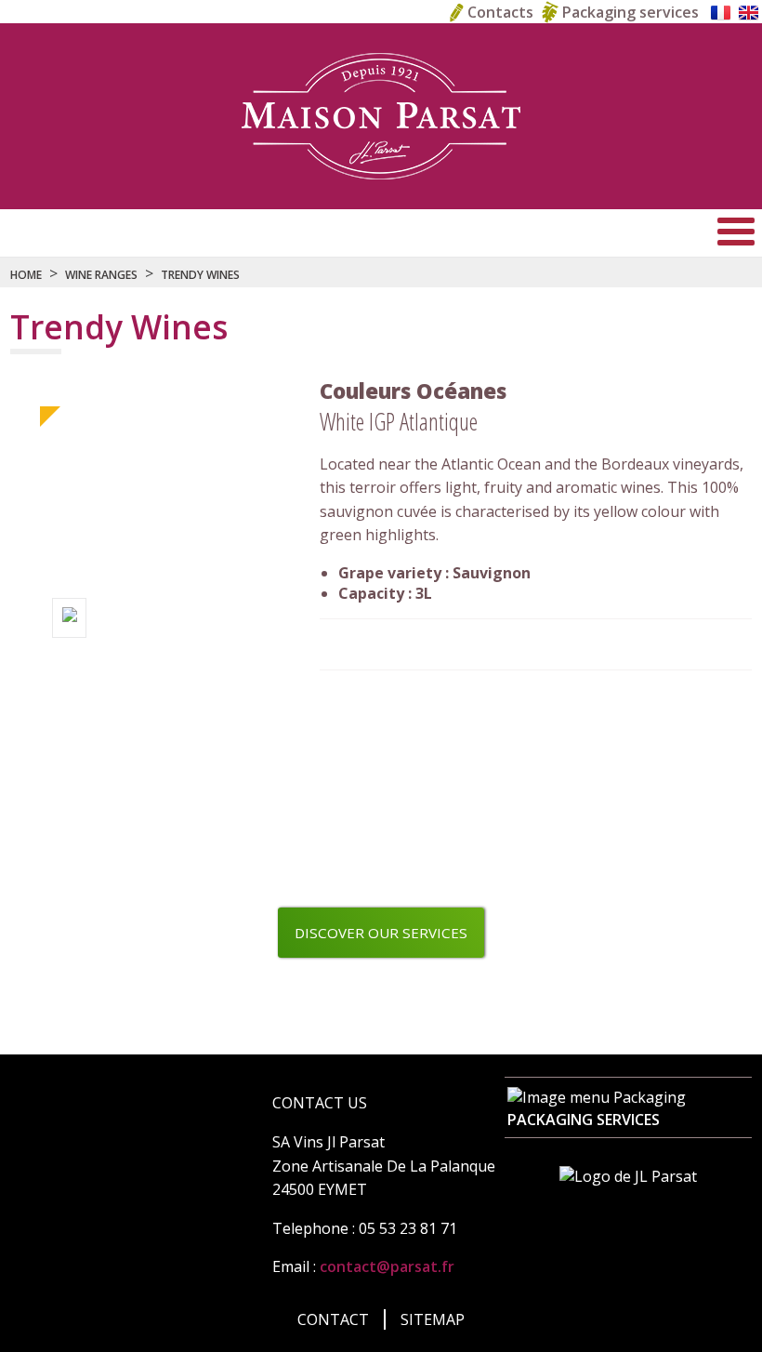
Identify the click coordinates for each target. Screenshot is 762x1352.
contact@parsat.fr (387, 1266)
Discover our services (381, 932)
